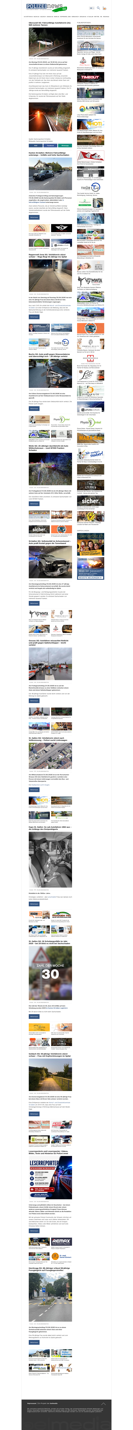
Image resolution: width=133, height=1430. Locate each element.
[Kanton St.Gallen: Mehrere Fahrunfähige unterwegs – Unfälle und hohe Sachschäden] (50, 174)
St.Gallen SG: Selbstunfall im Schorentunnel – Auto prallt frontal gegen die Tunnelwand (50, 542)
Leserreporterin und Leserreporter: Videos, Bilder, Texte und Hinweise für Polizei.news (48, 1152)
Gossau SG (50, 16)
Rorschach (75, 16)
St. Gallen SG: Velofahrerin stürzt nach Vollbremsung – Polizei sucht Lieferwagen (48, 739)
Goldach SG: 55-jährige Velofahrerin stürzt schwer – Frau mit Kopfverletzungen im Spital (50, 1055)
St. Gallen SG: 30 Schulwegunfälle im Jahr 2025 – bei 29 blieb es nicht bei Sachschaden (49, 942)
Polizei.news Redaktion (43, 58)
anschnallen (52, 897)
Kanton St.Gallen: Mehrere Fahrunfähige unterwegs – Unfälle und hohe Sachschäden (49, 154)
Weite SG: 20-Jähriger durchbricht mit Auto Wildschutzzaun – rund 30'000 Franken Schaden (48, 448)
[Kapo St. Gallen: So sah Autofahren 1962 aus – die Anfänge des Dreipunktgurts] (50, 860)
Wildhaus (106, 16)
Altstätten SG (28, 16)
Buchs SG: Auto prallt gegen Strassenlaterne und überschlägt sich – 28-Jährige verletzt (49, 355)
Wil (101, 16)
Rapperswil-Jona (65, 16)
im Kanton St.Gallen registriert (56, 1008)
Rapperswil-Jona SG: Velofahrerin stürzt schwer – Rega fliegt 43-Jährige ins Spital (48, 256)
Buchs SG (36, 16)
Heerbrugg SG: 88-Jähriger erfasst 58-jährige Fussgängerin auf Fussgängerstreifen (49, 1269)
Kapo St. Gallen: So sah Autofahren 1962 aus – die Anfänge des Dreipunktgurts (50, 828)
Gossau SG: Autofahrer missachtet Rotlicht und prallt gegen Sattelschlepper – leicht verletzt (48, 643)
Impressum (31, 1403)
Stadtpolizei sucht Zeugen (40, 785)
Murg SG (56, 16)
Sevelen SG (83, 16)
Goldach (43, 16)
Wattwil (96, 16)
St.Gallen (90, 16)
